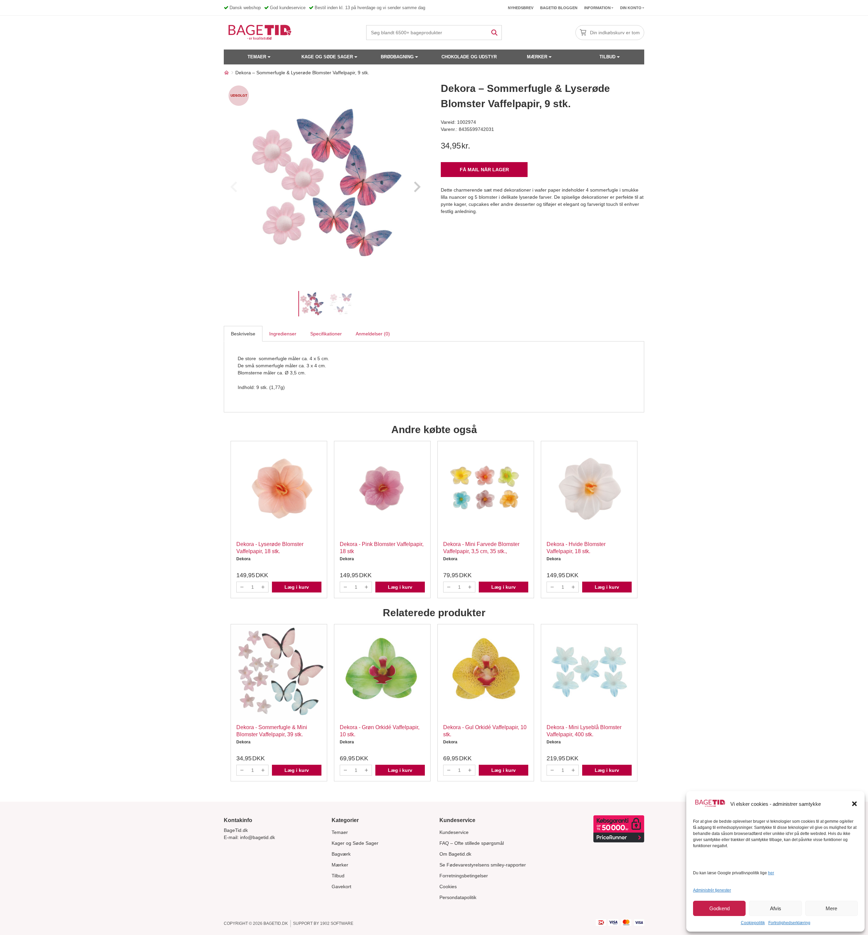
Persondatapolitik (457, 897)
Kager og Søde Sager (355, 843)
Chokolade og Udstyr (469, 56)
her (771, 873)
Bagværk (341, 854)
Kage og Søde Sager (327, 56)
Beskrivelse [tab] (243, 333)
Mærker (537, 56)
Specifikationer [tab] (326, 333)
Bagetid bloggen (558, 8)
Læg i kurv (296, 587)
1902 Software (336, 923)
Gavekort (341, 886)
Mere (831, 908)
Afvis (775, 908)
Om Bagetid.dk (455, 854)
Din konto (631, 8)
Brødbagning (397, 56)
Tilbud (607, 56)
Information (597, 8)
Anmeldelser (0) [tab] (373, 333)
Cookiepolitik (753, 922)
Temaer (257, 56)
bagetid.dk (275, 923)
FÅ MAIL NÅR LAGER (484, 169)
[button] (854, 803)
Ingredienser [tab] (282, 333)
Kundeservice (454, 832)
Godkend (719, 908)
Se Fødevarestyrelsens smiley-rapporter (482, 865)
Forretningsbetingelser (463, 875)
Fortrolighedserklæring (789, 922)
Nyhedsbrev (520, 8)
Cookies (448, 886)
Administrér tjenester (712, 890)
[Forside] (226, 73)
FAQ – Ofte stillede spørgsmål (471, 843)
